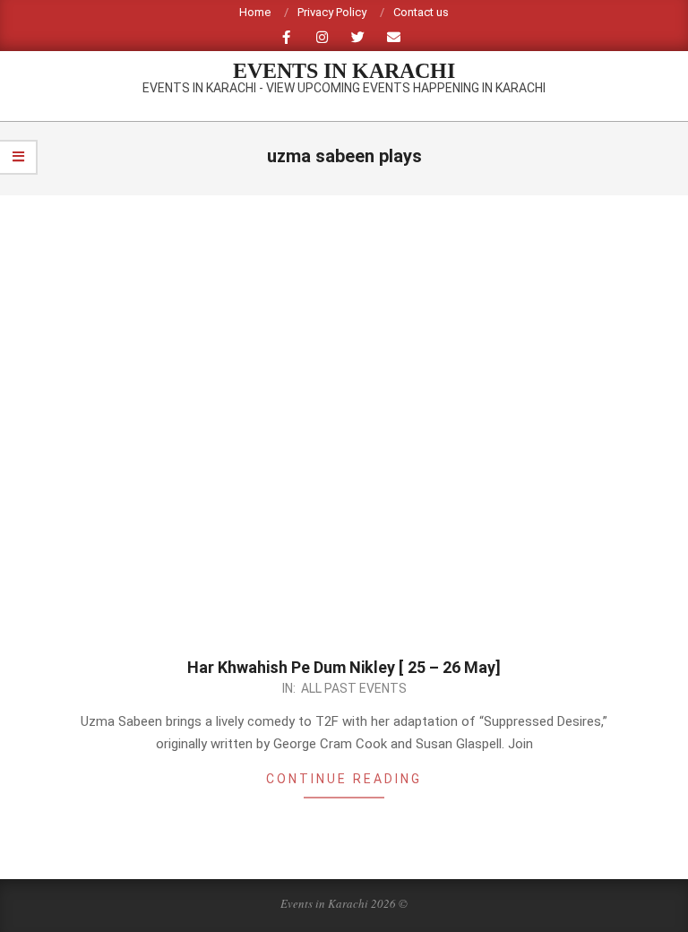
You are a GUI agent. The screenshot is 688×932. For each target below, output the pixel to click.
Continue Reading (344, 779)
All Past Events (354, 688)
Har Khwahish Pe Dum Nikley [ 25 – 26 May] (344, 667)
